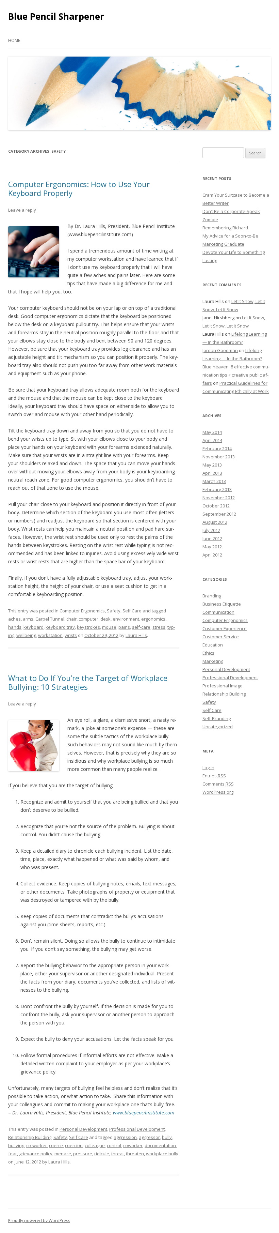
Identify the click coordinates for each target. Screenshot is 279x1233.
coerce (56, 1145)
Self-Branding (216, 718)
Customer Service (220, 637)
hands (14, 627)
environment (126, 619)
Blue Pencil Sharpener (56, 16)
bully (167, 1137)
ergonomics (153, 619)
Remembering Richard (225, 228)
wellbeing (26, 635)
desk (105, 619)
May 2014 (212, 432)
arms (28, 619)
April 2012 (212, 555)
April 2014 (212, 440)
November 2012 (218, 497)
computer (88, 619)
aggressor (149, 1137)
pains (124, 627)
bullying (16, 1145)
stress (158, 627)
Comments (218, 784)
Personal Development (83, 1129)
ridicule (101, 1154)
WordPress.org (217, 792)
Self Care (132, 611)
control (114, 1145)
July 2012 (211, 530)
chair (71, 619)
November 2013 (218, 457)
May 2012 (212, 547)
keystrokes (88, 627)
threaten (135, 1154)
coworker (133, 1145)
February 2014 (217, 448)
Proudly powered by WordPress (39, 1220)
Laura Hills (136, 635)
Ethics (208, 653)
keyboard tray (60, 627)
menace (62, 1154)
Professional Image (222, 686)
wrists (71, 635)
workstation (50, 635)
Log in (208, 767)
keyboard (33, 627)
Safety (113, 611)
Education (212, 645)
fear (12, 1154)
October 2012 (216, 506)
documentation (160, 1145)
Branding (211, 596)
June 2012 (212, 538)
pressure (82, 1154)
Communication (218, 612)
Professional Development (137, 1129)
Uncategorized (217, 727)
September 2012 (219, 514)
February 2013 (217, 489)
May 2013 (212, 465)
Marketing (212, 661)
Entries (214, 776)
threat (117, 1154)
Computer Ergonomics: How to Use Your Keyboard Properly (79, 188)
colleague (95, 1145)
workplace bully (162, 1154)
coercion (74, 1145)
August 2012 (214, 522)
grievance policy (35, 1154)
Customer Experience (224, 628)
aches (14, 619)
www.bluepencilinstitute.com (143, 1112)
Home (14, 40)
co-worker (36, 1145)
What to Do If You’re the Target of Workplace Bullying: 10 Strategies (87, 682)
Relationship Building (29, 1137)
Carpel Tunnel (49, 619)
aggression (125, 1137)
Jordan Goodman (220, 350)
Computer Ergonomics (82, 611)
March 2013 (214, 481)
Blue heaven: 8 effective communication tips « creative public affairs (235, 375)
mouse (109, 627)
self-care (141, 627)
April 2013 (212, 473)
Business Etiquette (221, 604)
